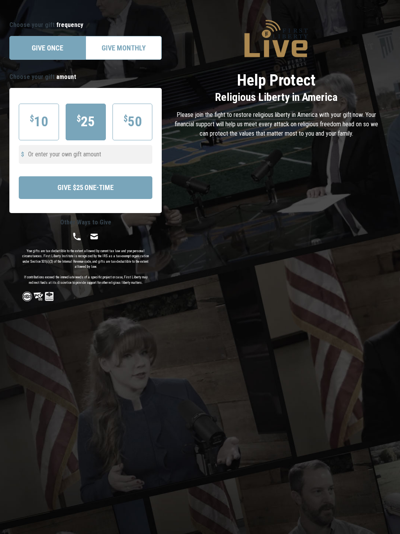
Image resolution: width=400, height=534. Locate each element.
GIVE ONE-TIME (85, 187)
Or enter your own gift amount (64, 154)
